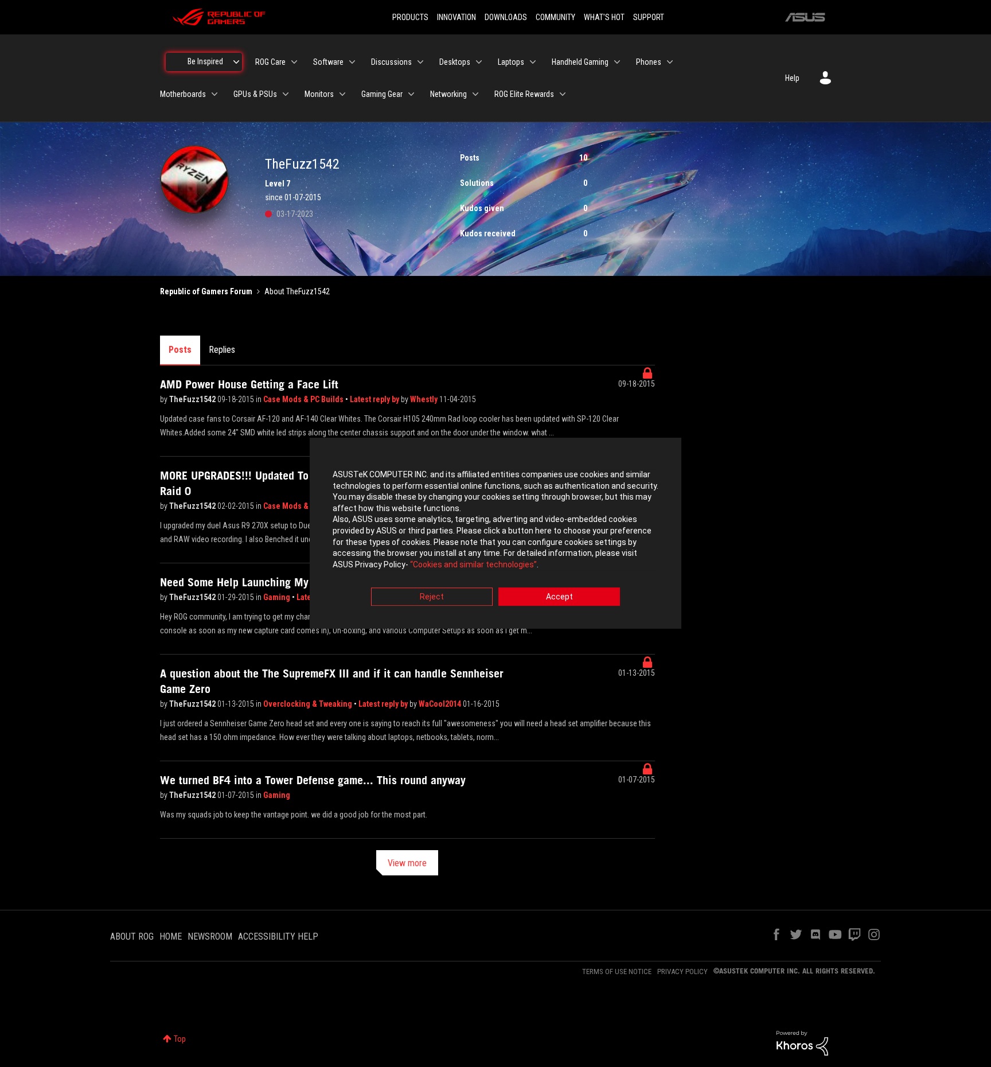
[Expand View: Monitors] (342, 94)
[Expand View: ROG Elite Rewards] (562, 94)
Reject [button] (432, 597)
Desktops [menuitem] (454, 62)
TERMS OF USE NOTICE (616, 971)
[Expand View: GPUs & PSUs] (285, 94)
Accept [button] (559, 597)
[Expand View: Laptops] (533, 62)
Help (792, 78)
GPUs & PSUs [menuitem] (255, 94)
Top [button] (180, 1038)
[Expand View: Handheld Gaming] (617, 62)
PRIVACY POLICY (682, 971)
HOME (170, 936)
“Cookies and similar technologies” (473, 564)
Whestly (424, 399)
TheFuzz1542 (193, 399)
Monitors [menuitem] (319, 94)
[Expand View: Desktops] (479, 62)
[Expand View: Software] (352, 62)
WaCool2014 (441, 703)
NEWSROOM (210, 936)
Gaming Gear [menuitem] (382, 94)
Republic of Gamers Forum (206, 291)
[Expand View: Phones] (670, 62)
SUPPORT (648, 17)
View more (407, 863)
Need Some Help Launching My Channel (255, 582)
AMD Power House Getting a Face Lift (249, 384)
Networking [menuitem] (448, 94)
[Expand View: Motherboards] (214, 94)
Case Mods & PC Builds (304, 399)
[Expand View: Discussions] (420, 62)
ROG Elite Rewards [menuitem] (524, 94)
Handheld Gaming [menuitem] (580, 62)
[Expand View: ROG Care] (294, 62)
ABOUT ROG (132, 936)
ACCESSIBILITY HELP (278, 936)
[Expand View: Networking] (475, 94)
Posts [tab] (180, 349)
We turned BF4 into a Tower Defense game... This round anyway (313, 780)
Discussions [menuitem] (391, 62)
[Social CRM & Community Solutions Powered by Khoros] (802, 1042)
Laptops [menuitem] (511, 62)
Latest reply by (375, 399)
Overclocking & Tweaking (308, 703)
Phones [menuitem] (648, 62)
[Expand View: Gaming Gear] (411, 94)
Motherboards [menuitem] (183, 94)
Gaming (277, 597)
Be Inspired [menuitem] (205, 61)
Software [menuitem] (328, 62)
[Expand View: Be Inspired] (236, 62)
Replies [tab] (222, 349)
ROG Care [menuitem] (270, 62)
